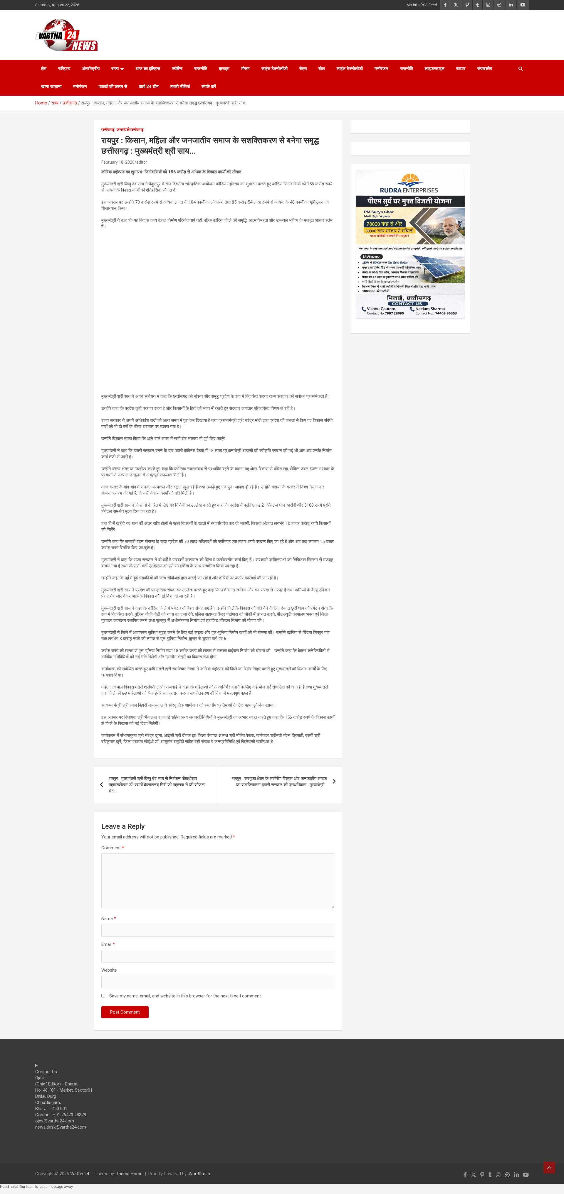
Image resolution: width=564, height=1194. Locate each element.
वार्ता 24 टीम (149, 86)
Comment (112, 847)
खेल (321, 68)
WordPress (199, 1173)
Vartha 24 (79, 1173)
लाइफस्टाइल (434, 68)
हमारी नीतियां (180, 86)
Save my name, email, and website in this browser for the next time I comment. (185, 996)
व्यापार (461, 68)
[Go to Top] (549, 1167)
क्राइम (224, 68)
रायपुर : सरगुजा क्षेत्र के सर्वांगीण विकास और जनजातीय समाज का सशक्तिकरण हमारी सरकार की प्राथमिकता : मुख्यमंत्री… (279, 781)
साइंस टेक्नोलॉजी (274, 68)
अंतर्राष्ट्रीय (91, 68)
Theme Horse (129, 1173)
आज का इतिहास (147, 68)
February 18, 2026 (118, 162)
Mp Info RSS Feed (422, 5)
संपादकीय (484, 68)
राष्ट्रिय (64, 68)
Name (108, 918)
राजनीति (200, 68)
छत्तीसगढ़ (108, 129)
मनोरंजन (381, 68)
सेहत (303, 68)
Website (109, 970)
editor (141, 162)
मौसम (245, 68)
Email (108, 944)
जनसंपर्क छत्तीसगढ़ (130, 129)
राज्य (115, 68)
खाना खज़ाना (51, 86)
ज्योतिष (177, 68)
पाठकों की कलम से (113, 86)
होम (43, 68)
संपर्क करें (209, 86)
